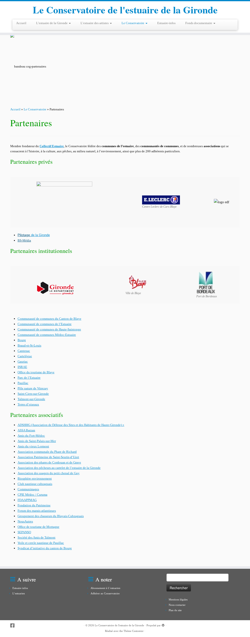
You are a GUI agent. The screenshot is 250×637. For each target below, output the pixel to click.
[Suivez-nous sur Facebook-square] (14, 625)
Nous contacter (177, 604)
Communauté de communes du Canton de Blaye (49, 318)
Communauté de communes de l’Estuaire (45, 324)
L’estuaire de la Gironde (52, 23)
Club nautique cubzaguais (35, 484)
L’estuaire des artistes (95, 23)
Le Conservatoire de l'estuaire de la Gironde (125, 10)
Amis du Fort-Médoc (31, 435)
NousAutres (25, 521)
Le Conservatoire (133, 23)
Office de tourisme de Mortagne (38, 527)
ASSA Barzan (26, 430)
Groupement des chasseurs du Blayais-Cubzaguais (51, 516)
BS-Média (24, 240)
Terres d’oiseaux (28, 404)
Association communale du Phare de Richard (47, 452)
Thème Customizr (134, 630)
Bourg (22, 340)
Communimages (28, 489)
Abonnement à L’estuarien (105, 588)
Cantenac (24, 351)
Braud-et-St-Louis (29, 345)
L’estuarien (18, 593)
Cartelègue (25, 356)
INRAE (22, 367)
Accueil (21, 23)
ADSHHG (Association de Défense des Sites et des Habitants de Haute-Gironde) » (71, 425)
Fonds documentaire (199, 23)
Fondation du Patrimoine (34, 505)
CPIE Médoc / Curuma (32, 494)
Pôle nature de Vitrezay (33, 388)
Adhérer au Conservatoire (105, 593)
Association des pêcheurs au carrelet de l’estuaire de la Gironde (59, 468)
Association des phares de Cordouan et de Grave (49, 462)
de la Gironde (40, 235)
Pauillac (23, 383)
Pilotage (24, 235)
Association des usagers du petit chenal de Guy (49, 473)
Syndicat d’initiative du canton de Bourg (45, 548)
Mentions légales (178, 599)
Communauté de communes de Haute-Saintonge (49, 329)
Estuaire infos (20, 588)
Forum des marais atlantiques (37, 510)
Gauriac (23, 361)
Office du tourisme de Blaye (36, 372)
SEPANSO (24, 532)
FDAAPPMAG (27, 500)
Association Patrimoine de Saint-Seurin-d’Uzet (48, 457)
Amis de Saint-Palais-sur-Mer (37, 441)
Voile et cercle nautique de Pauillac (41, 543)
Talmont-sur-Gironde (31, 399)
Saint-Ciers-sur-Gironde (33, 394)
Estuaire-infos (166, 23)
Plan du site (175, 610)
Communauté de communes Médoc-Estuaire (47, 335)
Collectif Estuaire (52, 146)
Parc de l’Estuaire (29, 377)
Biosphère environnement (35, 478)
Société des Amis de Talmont (36, 537)
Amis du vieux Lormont (33, 446)
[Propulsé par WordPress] (163, 624)
